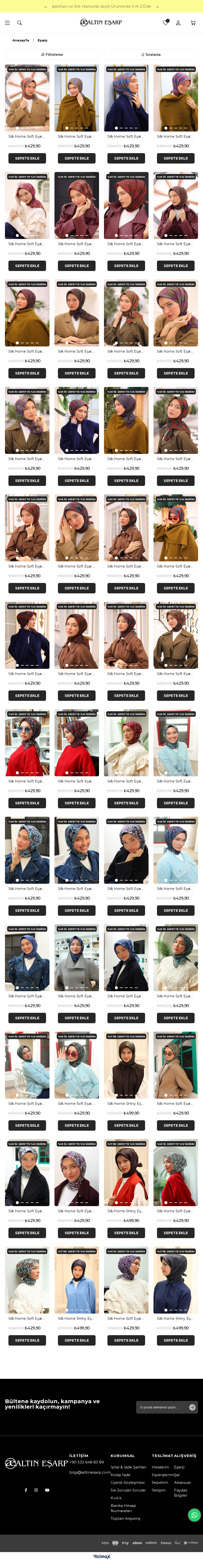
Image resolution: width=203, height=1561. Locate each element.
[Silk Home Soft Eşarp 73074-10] (175, 98)
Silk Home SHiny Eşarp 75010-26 (176, 1318)
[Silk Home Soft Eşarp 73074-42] (126, 527)
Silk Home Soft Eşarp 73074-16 (77, 244)
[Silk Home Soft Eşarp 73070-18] (175, 957)
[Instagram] (36, 1490)
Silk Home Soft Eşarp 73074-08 (126, 136)
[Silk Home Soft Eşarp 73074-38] (175, 420)
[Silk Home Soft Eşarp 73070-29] (126, 1280)
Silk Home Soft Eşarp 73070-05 (176, 781)
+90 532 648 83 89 (86, 1462)
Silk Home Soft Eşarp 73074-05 (27, 136)
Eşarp (179, 1467)
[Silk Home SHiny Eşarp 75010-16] (126, 1065)
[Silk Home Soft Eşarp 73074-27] (76, 312)
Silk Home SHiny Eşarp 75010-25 (77, 1318)
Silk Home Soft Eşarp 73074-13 (27, 244)
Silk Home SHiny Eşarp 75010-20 (126, 1211)
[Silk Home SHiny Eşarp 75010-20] (126, 1172)
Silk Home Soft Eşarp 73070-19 (27, 1103)
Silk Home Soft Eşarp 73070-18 (176, 996)
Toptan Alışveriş (125, 1518)
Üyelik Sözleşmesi (128, 1482)
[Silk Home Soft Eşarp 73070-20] (76, 1065)
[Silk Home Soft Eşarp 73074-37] (126, 420)
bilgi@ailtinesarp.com (90, 1472)
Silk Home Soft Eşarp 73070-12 (176, 888)
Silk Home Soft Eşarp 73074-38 (176, 459)
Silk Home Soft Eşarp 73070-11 (126, 888)
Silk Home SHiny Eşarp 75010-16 (126, 1103)
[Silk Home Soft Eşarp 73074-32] (27, 420)
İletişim (159, 1490)
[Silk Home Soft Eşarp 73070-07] (76, 850)
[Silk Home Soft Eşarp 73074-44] (27, 635)
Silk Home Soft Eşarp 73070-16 (126, 996)
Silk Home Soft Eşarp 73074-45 (77, 674)
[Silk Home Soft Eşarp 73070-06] (27, 850)
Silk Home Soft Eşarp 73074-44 (27, 674)
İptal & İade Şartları (128, 1467)
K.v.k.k (116, 1497)
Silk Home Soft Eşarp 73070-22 (27, 1211)
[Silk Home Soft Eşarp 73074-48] (126, 635)
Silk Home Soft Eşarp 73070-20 (77, 1103)
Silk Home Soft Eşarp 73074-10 (176, 136)
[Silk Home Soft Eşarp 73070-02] (76, 742)
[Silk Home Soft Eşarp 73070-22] (27, 1172)
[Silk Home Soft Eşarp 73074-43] (175, 527)
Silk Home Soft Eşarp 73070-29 (126, 1318)
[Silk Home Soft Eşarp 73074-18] (126, 205)
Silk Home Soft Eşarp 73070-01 (27, 781)
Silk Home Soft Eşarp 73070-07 (77, 888)
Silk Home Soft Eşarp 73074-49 (176, 674)
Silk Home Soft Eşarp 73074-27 (77, 351)
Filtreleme (54, 54)
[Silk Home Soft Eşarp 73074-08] (126, 98)
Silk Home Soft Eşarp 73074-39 (27, 566)
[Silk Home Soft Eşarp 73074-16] (76, 205)
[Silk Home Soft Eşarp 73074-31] (175, 312)
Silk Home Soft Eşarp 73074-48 (126, 674)
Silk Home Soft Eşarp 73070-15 (77, 996)
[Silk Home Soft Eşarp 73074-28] (126, 312)
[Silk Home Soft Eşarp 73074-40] (76, 527)
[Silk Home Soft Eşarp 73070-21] (175, 1065)
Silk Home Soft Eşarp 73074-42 (126, 566)
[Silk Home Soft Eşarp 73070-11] (126, 850)
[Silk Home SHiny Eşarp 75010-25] (76, 1280)
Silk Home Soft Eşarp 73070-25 (176, 1211)
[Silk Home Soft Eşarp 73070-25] (175, 1172)
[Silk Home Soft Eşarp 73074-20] (27, 312)
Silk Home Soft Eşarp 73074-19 (176, 244)
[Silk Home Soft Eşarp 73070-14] (27, 957)
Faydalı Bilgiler (180, 1493)
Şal (176, 1474)
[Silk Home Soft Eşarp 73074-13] (27, 205)
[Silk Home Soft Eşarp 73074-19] (175, 205)
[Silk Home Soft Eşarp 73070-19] (27, 1065)
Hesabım (160, 1467)
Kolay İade (120, 1474)
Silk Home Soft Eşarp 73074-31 (176, 351)
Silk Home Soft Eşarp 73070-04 (126, 781)
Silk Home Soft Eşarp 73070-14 (27, 996)
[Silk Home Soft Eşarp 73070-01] (27, 742)
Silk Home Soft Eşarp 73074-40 (77, 566)
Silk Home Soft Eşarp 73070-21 (176, 1103)
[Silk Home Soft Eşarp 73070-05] (175, 742)
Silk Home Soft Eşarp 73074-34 (77, 459)
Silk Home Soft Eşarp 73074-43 (176, 566)
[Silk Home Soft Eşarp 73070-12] (175, 850)
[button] (17, 128)
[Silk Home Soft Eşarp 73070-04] (126, 742)
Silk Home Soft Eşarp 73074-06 (77, 136)
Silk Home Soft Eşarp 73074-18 (126, 244)
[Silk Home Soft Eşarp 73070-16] (126, 957)
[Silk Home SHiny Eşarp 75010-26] (175, 1280)
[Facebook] (26, 1490)
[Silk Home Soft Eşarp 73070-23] (76, 1172)
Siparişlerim (163, 1474)
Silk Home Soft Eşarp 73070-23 (77, 1211)
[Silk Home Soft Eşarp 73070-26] (27, 1280)
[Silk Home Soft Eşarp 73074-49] (175, 635)
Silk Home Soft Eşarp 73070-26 (27, 1318)
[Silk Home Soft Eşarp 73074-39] (27, 527)
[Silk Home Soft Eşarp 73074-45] (76, 635)
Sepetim (160, 1482)
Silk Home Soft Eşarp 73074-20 (27, 351)
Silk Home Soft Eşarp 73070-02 (77, 781)
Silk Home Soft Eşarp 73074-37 (126, 459)
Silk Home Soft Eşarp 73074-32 (27, 459)
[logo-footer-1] (37, 1464)
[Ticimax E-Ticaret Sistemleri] (101, 1557)
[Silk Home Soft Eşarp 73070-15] (76, 957)
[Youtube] (47, 1490)
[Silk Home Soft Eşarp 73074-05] (27, 98)
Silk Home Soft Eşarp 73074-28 (126, 351)
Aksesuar (182, 1482)
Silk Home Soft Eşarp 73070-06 (27, 888)
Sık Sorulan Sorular (128, 1490)
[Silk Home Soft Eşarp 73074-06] (76, 98)
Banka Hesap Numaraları (123, 1508)
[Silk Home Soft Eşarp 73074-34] (76, 420)
